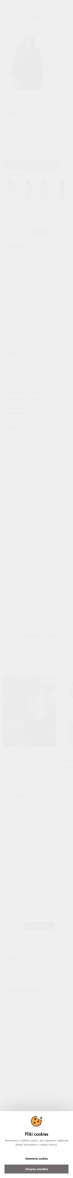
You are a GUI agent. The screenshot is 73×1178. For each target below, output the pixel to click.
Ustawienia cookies (36, 1159)
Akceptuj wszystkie (36, 1169)
